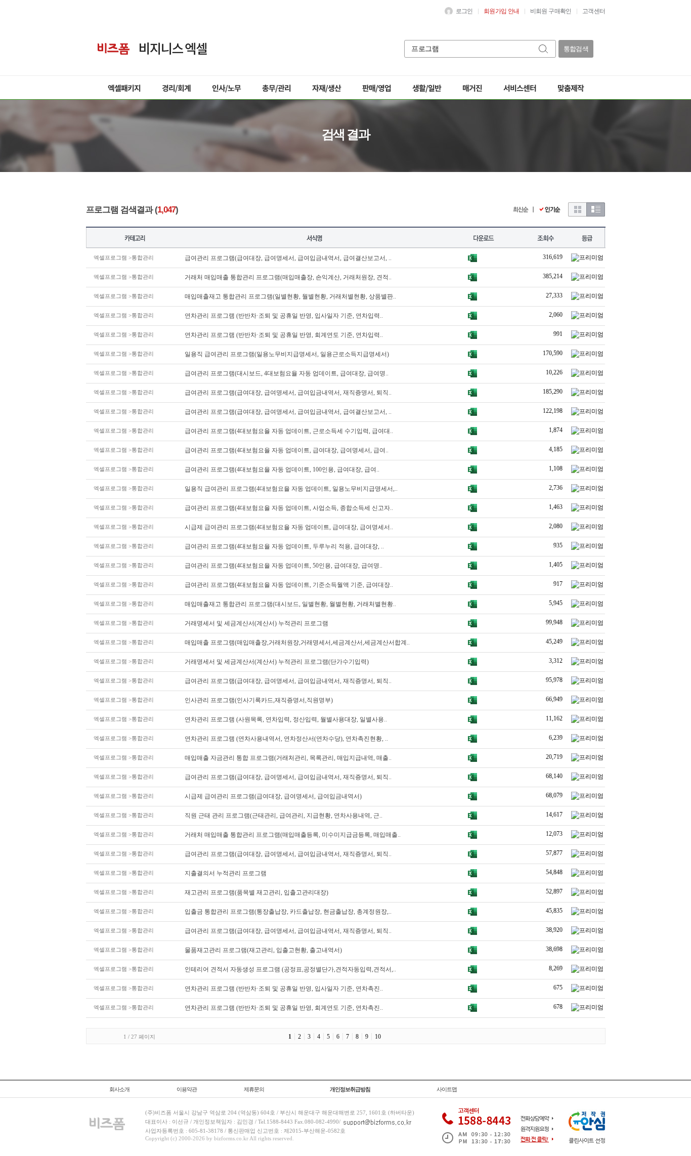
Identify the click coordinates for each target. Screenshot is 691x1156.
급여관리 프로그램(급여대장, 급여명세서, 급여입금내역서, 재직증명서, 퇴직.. (288, 392)
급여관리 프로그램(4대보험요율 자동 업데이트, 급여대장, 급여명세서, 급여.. (286, 450)
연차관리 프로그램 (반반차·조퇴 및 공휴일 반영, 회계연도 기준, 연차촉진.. (284, 1007)
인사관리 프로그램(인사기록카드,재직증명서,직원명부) (259, 700)
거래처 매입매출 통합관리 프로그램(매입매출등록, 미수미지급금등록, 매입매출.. (293, 834)
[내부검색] (544, 48)
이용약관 (187, 1089)
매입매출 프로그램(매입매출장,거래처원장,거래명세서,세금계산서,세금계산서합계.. (297, 642)
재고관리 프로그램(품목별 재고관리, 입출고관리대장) (256, 892)
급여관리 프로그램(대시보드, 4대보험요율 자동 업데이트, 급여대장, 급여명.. (286, 373)
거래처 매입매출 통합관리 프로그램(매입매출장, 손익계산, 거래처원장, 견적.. (288, 277)
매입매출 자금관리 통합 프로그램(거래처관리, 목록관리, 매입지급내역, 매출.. (288, 757)
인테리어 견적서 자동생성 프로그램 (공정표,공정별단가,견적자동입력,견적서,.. (290, 969)
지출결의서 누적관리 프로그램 (226, 873)
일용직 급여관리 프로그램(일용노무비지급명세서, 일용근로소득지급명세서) (287, 354)
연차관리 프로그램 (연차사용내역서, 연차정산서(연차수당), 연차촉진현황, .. (286, 738)
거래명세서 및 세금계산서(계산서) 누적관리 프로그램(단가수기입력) (277, 661)
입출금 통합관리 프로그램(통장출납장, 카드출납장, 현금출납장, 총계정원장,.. (288, 911)
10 (378, 1036)
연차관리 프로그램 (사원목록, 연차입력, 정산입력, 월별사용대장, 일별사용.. (286, 719)
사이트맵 (447, 1089)
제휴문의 (254, 1089)
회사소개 (119, 1089)
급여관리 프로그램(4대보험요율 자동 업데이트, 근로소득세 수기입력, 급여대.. (289, 431)
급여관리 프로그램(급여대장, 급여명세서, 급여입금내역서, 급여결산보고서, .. (288, 258)
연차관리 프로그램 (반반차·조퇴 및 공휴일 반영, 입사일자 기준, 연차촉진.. (284, 988)
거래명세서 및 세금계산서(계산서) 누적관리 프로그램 (256, 623)
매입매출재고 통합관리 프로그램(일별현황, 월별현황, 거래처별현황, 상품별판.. (290, 296)
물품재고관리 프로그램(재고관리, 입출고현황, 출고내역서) (263, 950)
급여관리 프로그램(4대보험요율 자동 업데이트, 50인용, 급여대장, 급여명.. (283, 565)
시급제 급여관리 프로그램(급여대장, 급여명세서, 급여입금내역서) (273, 796)
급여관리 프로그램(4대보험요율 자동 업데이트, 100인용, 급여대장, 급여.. (282, 469)
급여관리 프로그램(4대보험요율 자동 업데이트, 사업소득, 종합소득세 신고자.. (289, 507)
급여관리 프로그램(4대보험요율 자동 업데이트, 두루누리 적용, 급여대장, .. (284, 546)
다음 (394, 1036)
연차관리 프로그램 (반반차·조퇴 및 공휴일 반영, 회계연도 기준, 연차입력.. (284, 334)
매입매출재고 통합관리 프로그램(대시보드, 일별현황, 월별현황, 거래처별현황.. (290, 604)
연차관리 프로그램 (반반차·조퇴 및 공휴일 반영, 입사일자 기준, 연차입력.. (284, 315)
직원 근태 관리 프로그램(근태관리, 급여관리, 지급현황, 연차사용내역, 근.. (283, 815)
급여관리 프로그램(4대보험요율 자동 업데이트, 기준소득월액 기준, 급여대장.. (289, 584)
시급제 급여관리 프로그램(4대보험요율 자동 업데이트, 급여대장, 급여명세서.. (289, 527)
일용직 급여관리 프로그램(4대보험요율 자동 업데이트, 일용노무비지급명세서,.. (291, 488)
